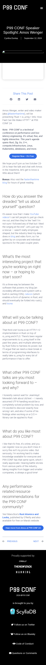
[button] (41, 8)
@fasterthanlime (15, 113)
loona (10, 303)
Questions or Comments (24, 653)
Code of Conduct (24, 643)
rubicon (29, 294)
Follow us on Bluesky (24, 634)
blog (13, 236)
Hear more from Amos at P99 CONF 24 (23, 528)
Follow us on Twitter (24, 624)
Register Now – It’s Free (23, 156)
